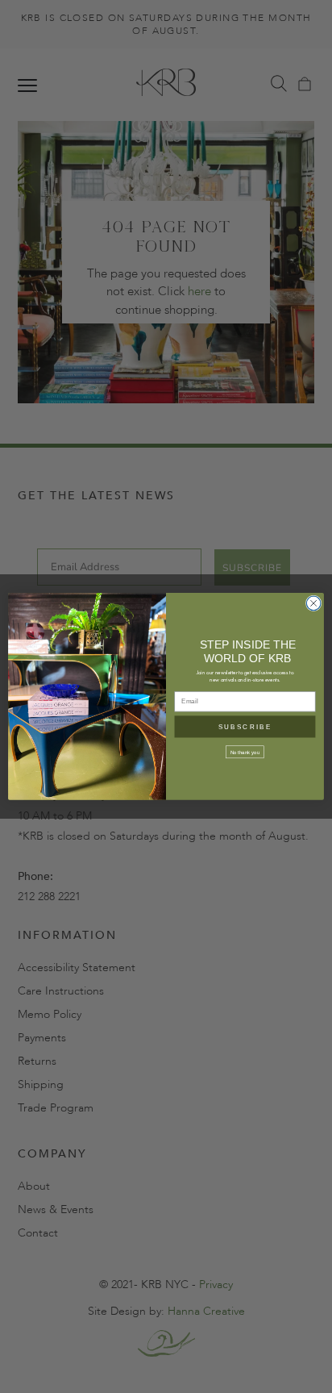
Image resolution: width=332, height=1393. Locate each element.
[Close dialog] (313, 603)
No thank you (244, 752)
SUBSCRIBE (245, 727)
